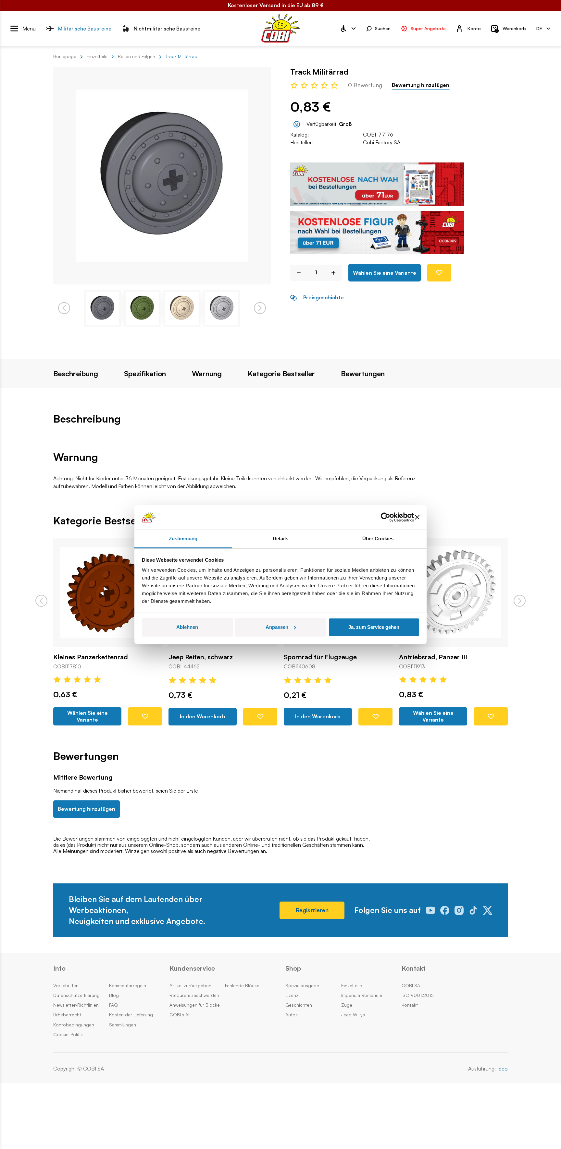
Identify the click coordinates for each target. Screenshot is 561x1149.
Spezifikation (145, 373)
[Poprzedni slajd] (41, 601)
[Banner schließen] (417, 517)
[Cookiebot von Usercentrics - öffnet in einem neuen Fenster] (385, 517)
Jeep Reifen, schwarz (200, 657)
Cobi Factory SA (381, 142)
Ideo (502, 1069)
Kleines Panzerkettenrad (90, 657)
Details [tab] (281, 538)
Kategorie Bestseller (281, 373)
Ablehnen (187, 627)
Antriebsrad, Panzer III (433, 657)
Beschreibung (75, 373)
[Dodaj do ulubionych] (439, 272)
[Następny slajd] (520, 601)
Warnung (207, 373)
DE (539, 28)
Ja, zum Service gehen (373, 627)
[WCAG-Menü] (348, 28)
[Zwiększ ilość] (336, 273)
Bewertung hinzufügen (420, 85)
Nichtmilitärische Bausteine (167, 28)
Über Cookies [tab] (377, 538)
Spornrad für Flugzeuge (320, 657)
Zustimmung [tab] (183, 538)
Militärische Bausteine (84, 28)
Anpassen (277, 627)
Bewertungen (363, 373)
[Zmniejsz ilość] (296, 273)
